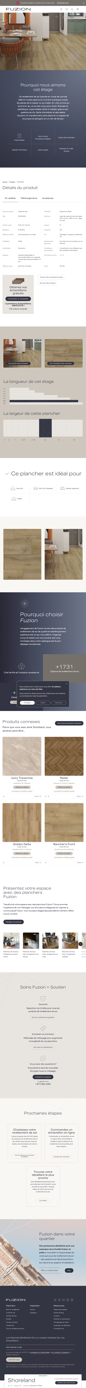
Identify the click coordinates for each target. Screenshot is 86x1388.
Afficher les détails (22, 787)
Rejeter (43, 703)
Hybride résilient (11, 1316)
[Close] (83, 3)
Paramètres (59, 703)
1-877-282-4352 (43, 1084)
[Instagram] (71, 1299)
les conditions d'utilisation (60, 1352)
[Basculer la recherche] (72, 9)
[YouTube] (63, 1299)
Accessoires (10, 1325)
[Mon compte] (61, 9)
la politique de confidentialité (40, 1352)
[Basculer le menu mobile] (77, 9)
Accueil (5, 182)
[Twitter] (59, 1299)
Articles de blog (59, 1312)
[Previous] (9, 944)
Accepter (27, 703)
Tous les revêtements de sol (15, 1328)
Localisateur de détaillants (62, 1325)
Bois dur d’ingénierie (12, 1309)
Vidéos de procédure (60, 1309)
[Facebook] (55, 1299)
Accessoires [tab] (47, 198)
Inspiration (35, 1306)
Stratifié (8, 1319)
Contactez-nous (59, 1328)
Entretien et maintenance (62, 1319)
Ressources (59, 1306)
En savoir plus (63, 3)
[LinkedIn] (67, 1299)
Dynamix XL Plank (65, 211)
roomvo (32, 1309)
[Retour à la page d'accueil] (18, 9)
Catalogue (33, 1312)
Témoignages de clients (61, 1322)
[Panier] (66, 9)
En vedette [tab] (10, 198)
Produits (12, 182)
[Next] (80, 944)
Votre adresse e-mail (14, 1347)
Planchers (10, 1306)
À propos (57, 1316)
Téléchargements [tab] (29, 198)
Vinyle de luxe (10, 1312)
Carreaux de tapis (12, 1322)
